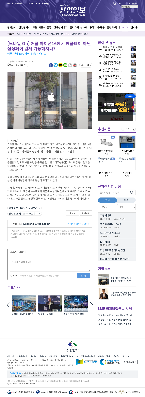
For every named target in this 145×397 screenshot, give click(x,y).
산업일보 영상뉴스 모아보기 (23, 208)
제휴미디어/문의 (104, 356)
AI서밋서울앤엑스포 (110, 233)
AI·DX (125, 27)
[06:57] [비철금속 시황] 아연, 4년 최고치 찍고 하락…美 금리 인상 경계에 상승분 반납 (52, 33)
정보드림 (126, 356)
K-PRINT (105, 241)
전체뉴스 (11, 27)
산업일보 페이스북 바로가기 (23, 213)
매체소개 (10, 356)
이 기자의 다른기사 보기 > (78, 223)
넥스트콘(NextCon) (110, 224)
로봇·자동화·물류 (42, 27)
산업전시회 (24, 27)
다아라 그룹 (129, 361)
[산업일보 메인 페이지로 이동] (72, 9)
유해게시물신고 (131, 3)
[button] (70, 65)
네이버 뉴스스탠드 (15, 3)
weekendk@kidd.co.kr (36, 223)
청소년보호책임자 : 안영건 (85, 356)
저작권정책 (53, 356)
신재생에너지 (60, 27)
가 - (82, 65)
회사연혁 (33, 356)
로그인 (83, 275)
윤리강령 (43, 356)
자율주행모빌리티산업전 (112, 250)
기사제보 (29, 3)
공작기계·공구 (97, 27)
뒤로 (73, 213)
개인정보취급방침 (67, 356)
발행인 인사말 (22, 356)
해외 (126, 200)
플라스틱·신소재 (78, 27)
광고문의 (116, 356)
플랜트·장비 (113, 27)
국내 (107, 200)
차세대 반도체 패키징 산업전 (114, 259)
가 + (89, 65)
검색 (119, 3)
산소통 (134, 27)
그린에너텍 (105, 215)
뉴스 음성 (15, 65)
